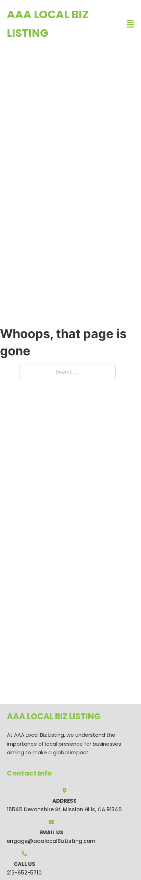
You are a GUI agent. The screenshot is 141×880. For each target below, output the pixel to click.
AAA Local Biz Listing (48, 24)
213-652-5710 (24, 872)
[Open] (130, 24)
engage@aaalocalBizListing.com (51, 841)
